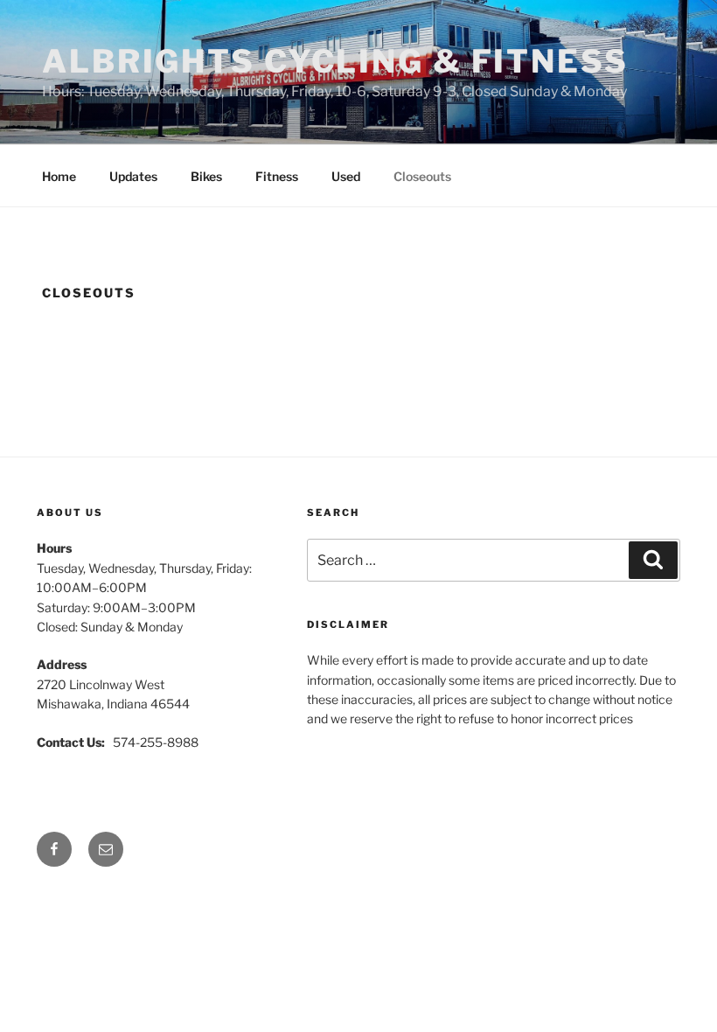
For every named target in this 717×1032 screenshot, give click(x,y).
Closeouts (422, 176)
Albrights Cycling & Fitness (335, 61)
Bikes (206, 176)
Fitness (276, 176)
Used (345, 176)
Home (59, 176)
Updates (133, 176)
